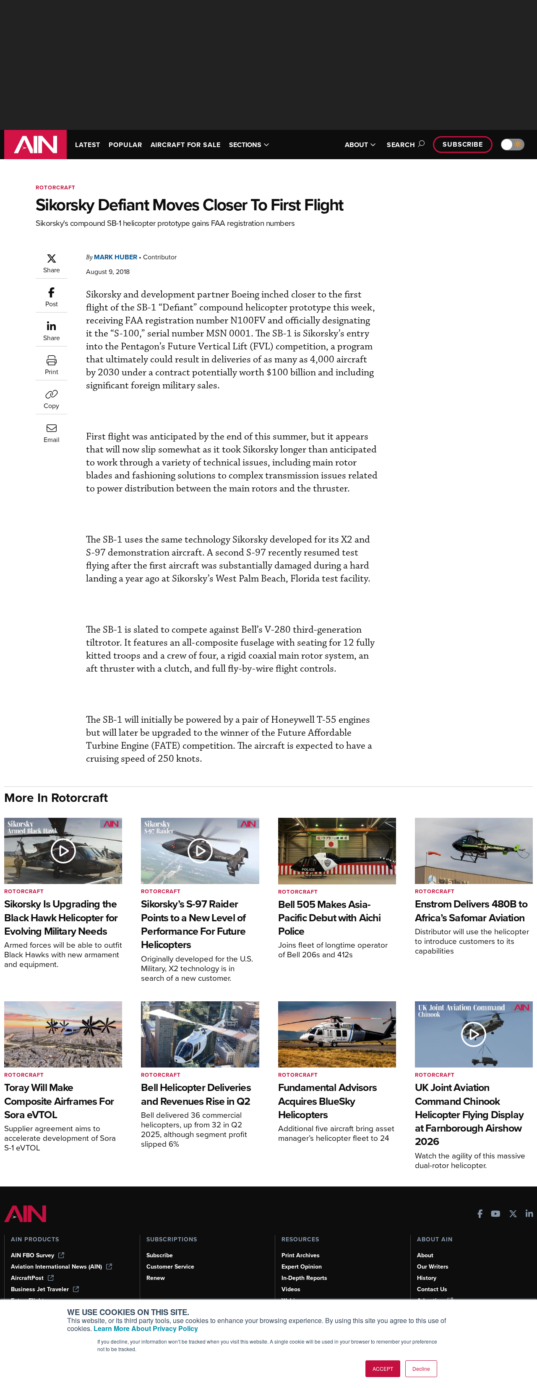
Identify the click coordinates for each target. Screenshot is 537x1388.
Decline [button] (421, 1368)
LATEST (87, 145)
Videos (291, 1289)
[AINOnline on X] (513, 1215)
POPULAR (125, 145)
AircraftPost (27, 1278)
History (426, 1278)
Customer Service (170, 1266)
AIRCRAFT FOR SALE (186, 145)
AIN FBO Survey (32, 1255)
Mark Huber (115, 257)
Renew (155, 1278)
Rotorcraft (56, 187)
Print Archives (301, 1255)
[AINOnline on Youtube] (496, 1215)
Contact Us (432, 1289)
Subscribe (463, 144)
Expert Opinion (302, 1266)
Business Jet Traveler (40, 1289)
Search (401, 144)
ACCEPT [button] (383, 1368)
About (425, 1255)
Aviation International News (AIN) (56, 1266)
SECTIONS (245, 145)
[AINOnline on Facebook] (480, 1215)
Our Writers (432, 1266)
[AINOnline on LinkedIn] (529, 1215)
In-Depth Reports (304, 1278)
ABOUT (356, 145)
